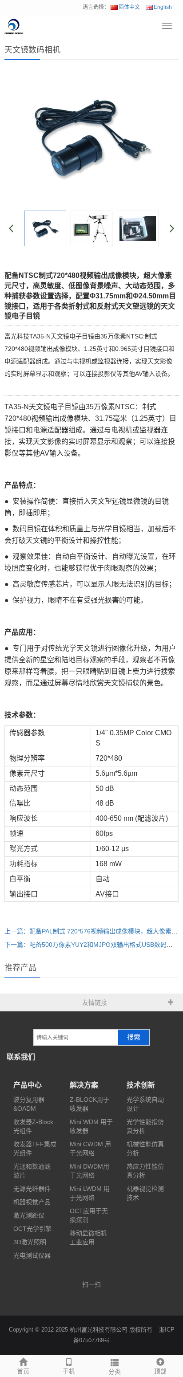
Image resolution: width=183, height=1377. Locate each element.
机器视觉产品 (32, 1202)
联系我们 (21, 1057)
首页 (23, 1371)
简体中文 (129, 7)
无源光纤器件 (32, 1188)
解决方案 (84, 1085)
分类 (114, 1371)
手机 (69, 1371)
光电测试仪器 (32, 1255)
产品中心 (27, 1085)
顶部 (160, 1371)
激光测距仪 (28, 1215)
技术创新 (141, 1085)
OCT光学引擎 (32, 1228)
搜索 (133, 1037)
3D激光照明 (29, 1242)
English (163, 7)
